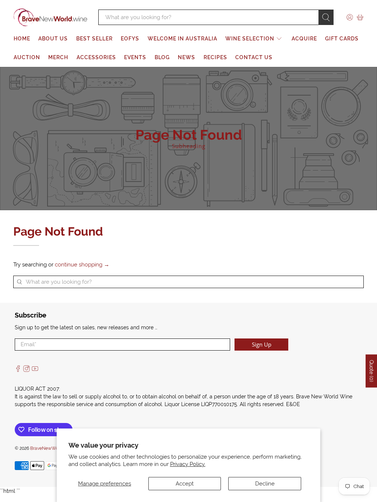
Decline (265, 483)
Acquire (304, 39)
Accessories (96, 57)
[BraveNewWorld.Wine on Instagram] (26, 370)
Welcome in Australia (182, 39)
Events (135, 57)
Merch (58, 57)
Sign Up (261, 344)
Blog (162, 57)
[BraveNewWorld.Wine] (50, 17)
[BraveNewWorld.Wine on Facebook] (18, 370)
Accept (185, 483)
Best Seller (94, 39)
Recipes (215, 57)
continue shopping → (82, 264)
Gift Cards (342, 39)
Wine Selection (249, 39)
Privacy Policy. (187, 464)
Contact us (253, 57)
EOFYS (130, 39)
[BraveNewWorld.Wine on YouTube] (35, 370)
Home (22, 39)
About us (53, 39)
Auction (27, 57)
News (186, 57)
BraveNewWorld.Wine (52, 448)
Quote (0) (371, 371)
